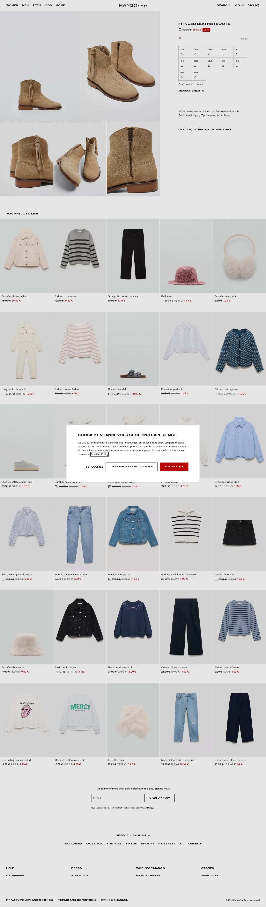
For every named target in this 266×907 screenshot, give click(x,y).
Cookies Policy (99, 454)
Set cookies (94, 466)
